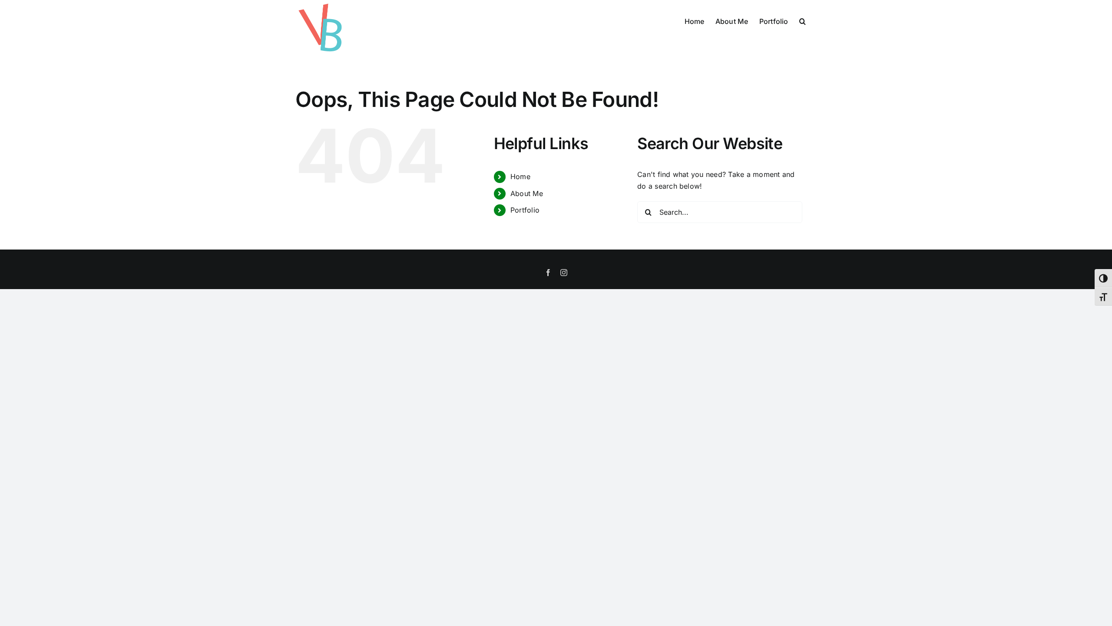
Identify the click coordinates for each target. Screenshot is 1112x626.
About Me (526, 193)
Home (520, 176)
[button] (802, 20)
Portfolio (524, 210)
